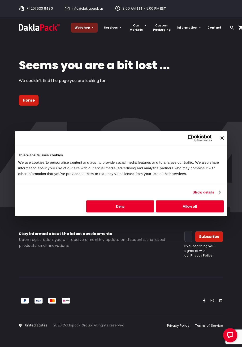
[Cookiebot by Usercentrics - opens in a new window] (191, 137)
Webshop (82, 28)
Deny (120, 206)
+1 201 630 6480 (39, 8)
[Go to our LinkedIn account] (219, 301)
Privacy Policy (201, 255)
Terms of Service (209, 325)
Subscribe (209, 236)
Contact (214, 28)
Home (29, 100)
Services (111, 28)
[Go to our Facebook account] (203, 301)
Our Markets (136, 27)
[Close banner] (222, 138)
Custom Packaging (162, 27)
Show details (203, 192)
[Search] (232, 27)
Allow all (190, 206)
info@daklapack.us (88, 8)
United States (36, 325)
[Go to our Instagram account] (211, 301)
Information (187, 28)
